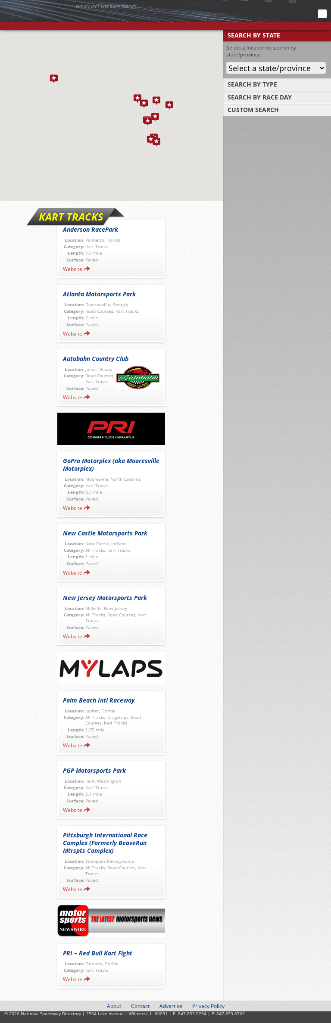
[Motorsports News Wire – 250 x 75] (111, 921)
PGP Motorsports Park (94, 770)
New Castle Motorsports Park (105, 533)
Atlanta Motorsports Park (99, 294)
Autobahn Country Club (95, 358)
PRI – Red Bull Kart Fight (97, 953)
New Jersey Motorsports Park (105, 598)
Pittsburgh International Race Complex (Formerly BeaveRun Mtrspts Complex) (105, 843)
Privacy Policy (208, 1006)
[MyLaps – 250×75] (111, 668)
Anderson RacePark (90, 229)
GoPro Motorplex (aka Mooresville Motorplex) (111, 465)
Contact (140, 1006)
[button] (148, 121)
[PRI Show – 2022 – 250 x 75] (111, 429)
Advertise (170, 1006)
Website (72, 269)
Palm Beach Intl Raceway (98, 700)
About (114, 1006)
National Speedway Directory (84, 18)
